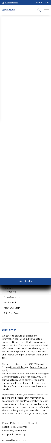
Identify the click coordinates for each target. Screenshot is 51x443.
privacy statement (26, 386)
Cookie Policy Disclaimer (14, 427)
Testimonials (10, 302)
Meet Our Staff (12, 308)
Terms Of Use (27, 423)
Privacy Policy (17, 367)
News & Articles (12, 297)
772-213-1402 (42, 3)
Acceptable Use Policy (13, 434)
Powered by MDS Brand (14, 440)
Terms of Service (38, 367)
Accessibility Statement (14, 430)
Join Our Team (11, 313)
